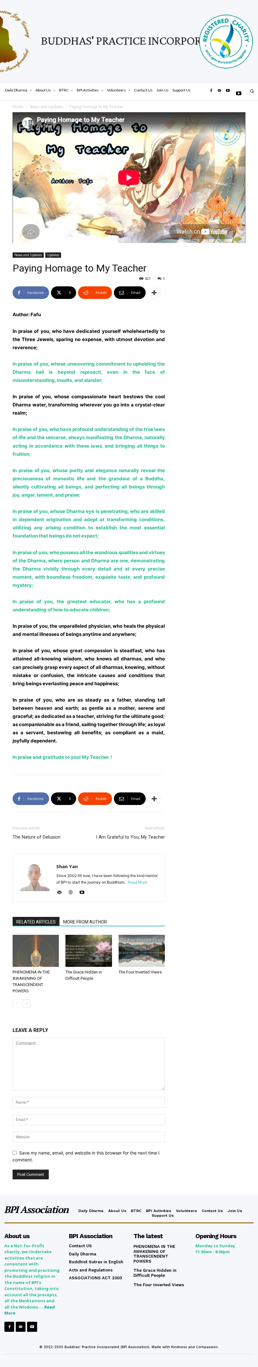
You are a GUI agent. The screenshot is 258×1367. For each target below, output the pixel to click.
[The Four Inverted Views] (142, 951)
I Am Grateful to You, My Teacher (130, 837)
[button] (252, 91)
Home (18, 106)
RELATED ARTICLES (36, 921)
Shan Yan (67, 866)
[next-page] (27, 1003)
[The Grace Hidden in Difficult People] (88, 951)
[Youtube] (239, 94)
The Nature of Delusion (36, 837)
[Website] (73, 892)
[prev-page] (16, 1003)
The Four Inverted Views (140, 972)
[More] (154, 292)
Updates (53, 255)
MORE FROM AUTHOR (85, 921)
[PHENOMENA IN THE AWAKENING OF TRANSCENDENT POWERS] (36, 951)
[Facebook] (211, 91)
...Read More (136, 882)
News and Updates (47, 106)
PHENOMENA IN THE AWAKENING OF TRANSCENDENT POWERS (154, 1254)
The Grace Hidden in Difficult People (155, 1273)
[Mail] (219, 91)
